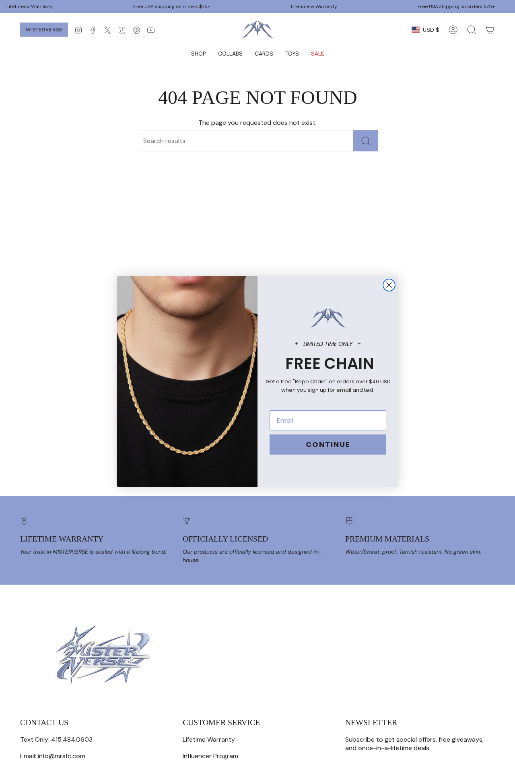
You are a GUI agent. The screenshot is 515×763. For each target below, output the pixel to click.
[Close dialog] (389, 285)
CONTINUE (328, 444)
